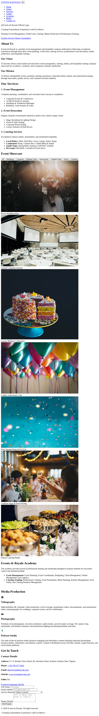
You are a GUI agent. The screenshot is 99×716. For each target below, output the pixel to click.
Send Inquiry (6, 704)
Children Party (56, 159)
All (3, 159)
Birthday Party (31, 159)
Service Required (8, 692)
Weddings (10, 159)
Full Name (5, 687)
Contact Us (10, 21)
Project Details (7, 701)
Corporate (20, 159)
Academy (10, 16)
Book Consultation (23, 38)
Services (9, 11)
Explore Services (8, 38)
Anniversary (44, 159)
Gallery (9, 14)
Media (8, 18)
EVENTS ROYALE (10, 2)
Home (8, 7)
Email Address (7, 690)
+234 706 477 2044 (16, 666)
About (8, 9)
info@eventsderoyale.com (18, 670)
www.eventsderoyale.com (19, 674)
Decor (66, 159)
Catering (74, 159)
